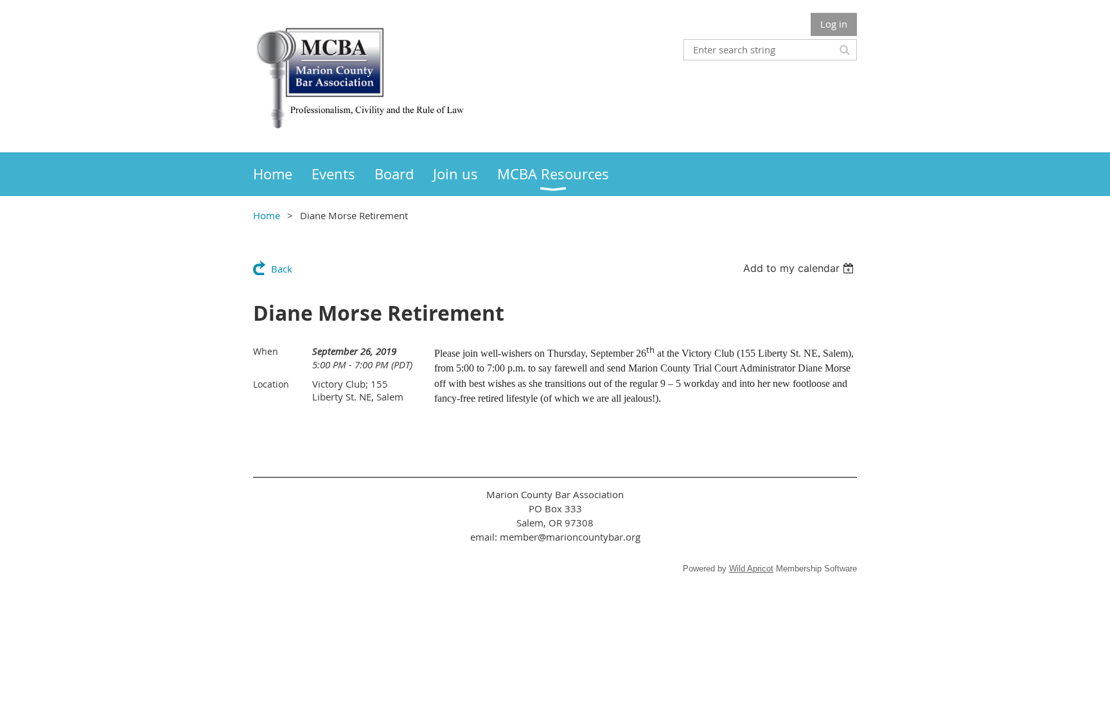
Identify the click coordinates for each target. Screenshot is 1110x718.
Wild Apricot (751, 568)
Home (266, 215)
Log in (833, 23)
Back (281, 268)
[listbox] (800, 268)
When (265, 351)
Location (271, 384)
